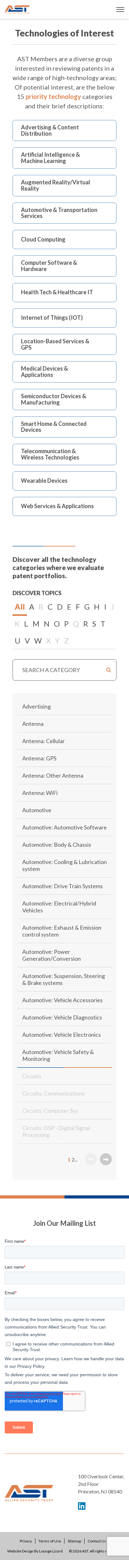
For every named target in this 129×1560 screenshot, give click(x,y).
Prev (91, 1159)
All (20, 606)
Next (106, 1159)
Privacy (26, 1541)
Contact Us (97, 1541)
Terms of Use (50, 1541)
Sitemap (74, 1541)
